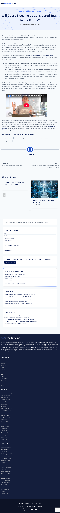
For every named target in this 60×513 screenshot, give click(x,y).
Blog (2, 374)
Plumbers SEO (4, 476)
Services (3, 363)
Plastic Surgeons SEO (6, 454)
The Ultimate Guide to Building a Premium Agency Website (19, 319)
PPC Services (4, 424)
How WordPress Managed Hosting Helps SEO (45, 201)
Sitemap (40, 506)
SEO (5, 235)
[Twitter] (24, 510)
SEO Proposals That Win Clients (12, 276)
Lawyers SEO (4, 451)
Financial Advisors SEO (6, 467)
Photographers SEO (6, 458)
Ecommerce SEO (5, 460)
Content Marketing (26, 11)
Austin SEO (4, 439)
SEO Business (4, 380)
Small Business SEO (6, 447)
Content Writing (5, 437)
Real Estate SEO (5, 449)
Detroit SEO (4, 430)
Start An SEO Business (10, 281)
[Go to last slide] (4, 195)
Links (36, 138)
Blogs (11, 138)
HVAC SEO (3, 462)
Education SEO (4, 469)
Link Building (29, 138)
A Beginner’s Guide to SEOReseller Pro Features (16, 317)
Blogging (5, 138)
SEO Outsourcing (5, 395)
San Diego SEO (5, 435)
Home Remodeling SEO (7, 471)
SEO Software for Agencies (8, 393)
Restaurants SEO (5, 487)
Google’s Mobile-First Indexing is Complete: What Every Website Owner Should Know (26, 315)
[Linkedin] (28, 510)
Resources (4, 372)
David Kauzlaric (25, 24)
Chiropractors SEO (5, 478)
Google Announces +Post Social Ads (11, 164)
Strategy (5, 141)
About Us (3, 365)
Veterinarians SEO (5, 480)
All (5, 233)
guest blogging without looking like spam (41, 55)
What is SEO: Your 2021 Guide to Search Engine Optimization (19, 294)
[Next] (56, 195)
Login (2, 385)
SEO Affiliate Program (6, 408)
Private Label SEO (5, 399)
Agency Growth (8, 240)
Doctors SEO (4, 493)
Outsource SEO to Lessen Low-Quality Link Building (13, 183)
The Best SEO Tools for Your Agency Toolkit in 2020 (17, 296)
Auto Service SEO (5, 473)
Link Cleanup (4, 428)
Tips (10, 141)
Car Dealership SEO (6, 482)
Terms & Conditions (31, 506)
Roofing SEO (4, 484)
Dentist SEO (4, 465)
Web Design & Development (11, 245)
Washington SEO (5, 426)
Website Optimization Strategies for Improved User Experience (20, 321)
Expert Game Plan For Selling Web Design (14, 283)
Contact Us (4, 378)
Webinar (3, 369)
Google (22, 138)
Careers (3, 376)
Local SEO (6, 243)
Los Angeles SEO (5, 417)
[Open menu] (57, 3)
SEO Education (48, 138)
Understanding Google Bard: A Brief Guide (15, 323)
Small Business (8, 250)
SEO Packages (4, 402)
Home (2, 361)
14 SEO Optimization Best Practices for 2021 (15, 301)
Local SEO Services (6, 410)
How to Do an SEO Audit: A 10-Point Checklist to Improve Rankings (21, 299)
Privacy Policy (21, 506)
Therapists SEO (5, 489)
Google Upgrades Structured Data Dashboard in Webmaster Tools (45, 165)
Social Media (4, 419)
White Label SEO (5, 406)
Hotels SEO (4, 491)
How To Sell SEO (8, 278)
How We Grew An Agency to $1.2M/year (14, 274)
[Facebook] (32, 510)
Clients (16, 138)
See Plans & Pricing (10, 262)
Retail (40, 11)
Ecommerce (7, 248)
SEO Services (4, 397)
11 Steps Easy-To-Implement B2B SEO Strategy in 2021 (18, 303)
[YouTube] (36, 510)
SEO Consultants (5, 413)
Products (3, 367)
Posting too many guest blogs (22, 71)
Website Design (5, 415)
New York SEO (4, 421)
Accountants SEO (5, 456)
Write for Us (4, 383)
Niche (41, 138)
